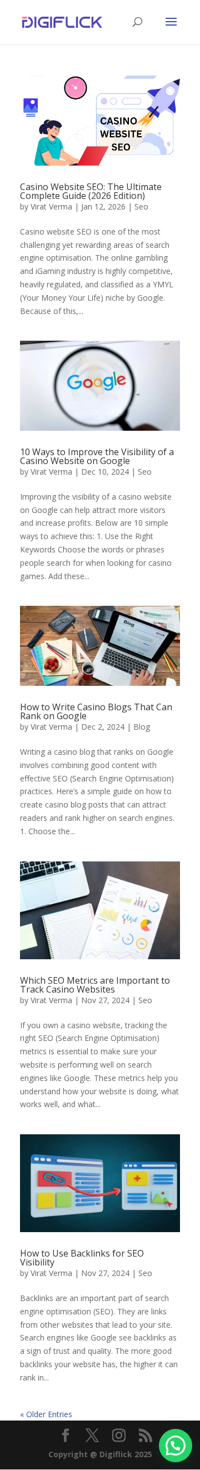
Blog (141, 726)
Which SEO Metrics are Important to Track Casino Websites (95, 984)
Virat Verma (51, 206)
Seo (141, 206)
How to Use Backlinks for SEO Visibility (82, 1257)
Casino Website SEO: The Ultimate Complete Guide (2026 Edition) (91, 191)
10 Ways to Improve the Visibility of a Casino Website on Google (97, 456)
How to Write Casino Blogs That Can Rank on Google (96, 711)
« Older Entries (46, 1414)
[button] (175, 1445)
